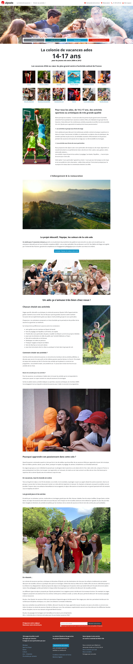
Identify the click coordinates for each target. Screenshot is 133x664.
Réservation (77, 40)
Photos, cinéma (43, 84)
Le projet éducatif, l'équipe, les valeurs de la (62, 237)
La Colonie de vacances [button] (23, 3)
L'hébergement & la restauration (66, 176)
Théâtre (104, 84)
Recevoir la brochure (95, 623)
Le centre (34, 40)
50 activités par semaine (30, 656)
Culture (25, 652)
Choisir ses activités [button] (39, 3)
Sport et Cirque (27, 647)
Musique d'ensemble (44, 102)
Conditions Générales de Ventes (62, 655)
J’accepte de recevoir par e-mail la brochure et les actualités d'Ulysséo (82, 626)
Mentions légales (57, 657)
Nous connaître (87, 652)
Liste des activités (56, 40)
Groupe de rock (59, 102)
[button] (10, 25)
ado (91, 237)
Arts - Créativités (27, 654)
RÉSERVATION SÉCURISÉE (61, 645)
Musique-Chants (89, 84)
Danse (24, 649)
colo (86, 237)
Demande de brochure (99, 40)
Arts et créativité (29, 102)
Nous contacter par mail (90, 649)
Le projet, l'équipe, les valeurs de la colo (66, 251)
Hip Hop (59, 84)
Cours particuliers (89, 102)
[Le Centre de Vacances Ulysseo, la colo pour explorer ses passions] (66, 203)
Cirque (29, 84)
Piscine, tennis (74, 84)
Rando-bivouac (104, 102)
